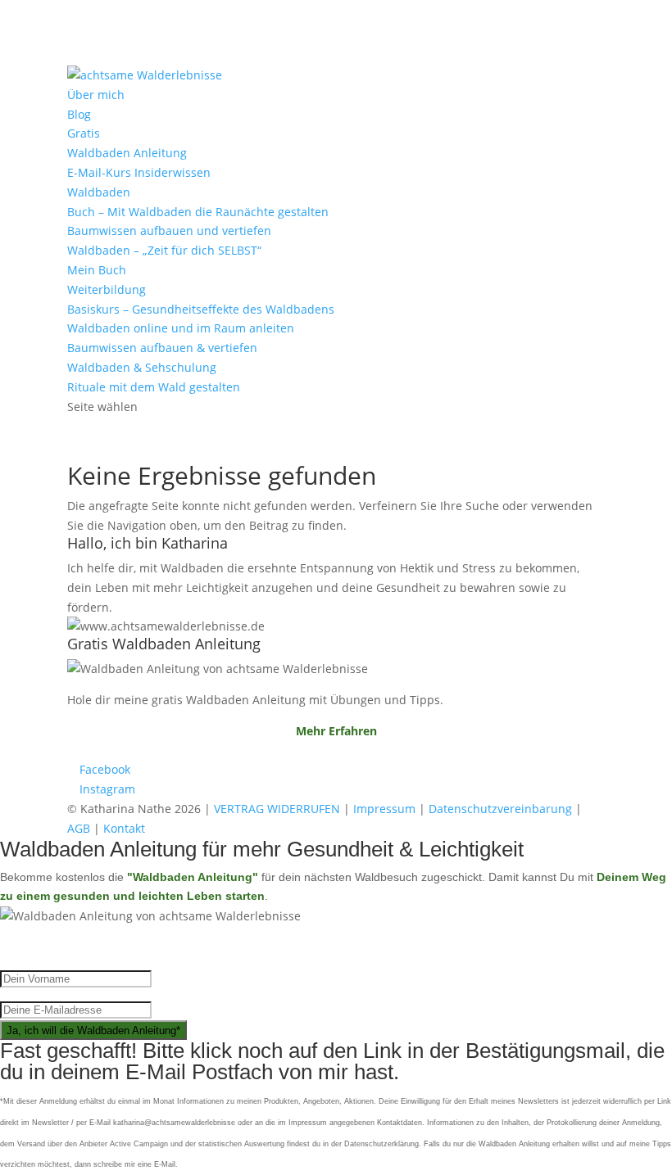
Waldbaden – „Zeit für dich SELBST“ (164, 250)
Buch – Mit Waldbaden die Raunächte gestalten (198, 211)
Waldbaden (98, 192)
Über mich (96, 94)
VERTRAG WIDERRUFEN (277, 808)
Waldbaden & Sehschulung (141, 367)
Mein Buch (96, 270)
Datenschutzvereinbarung (500, 808)
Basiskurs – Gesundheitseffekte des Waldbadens (200, 309)
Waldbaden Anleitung (127, 152)
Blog (79, 114)
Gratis (83, 133)
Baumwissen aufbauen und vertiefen (169, 230)
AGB (78, 828)
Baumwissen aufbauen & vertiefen (162, 347)
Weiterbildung (106, 289)
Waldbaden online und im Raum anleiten (180, 328)
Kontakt (124, 828)
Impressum (384, 808)
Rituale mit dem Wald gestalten (153, 387)
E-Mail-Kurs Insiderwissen (139, 172)
